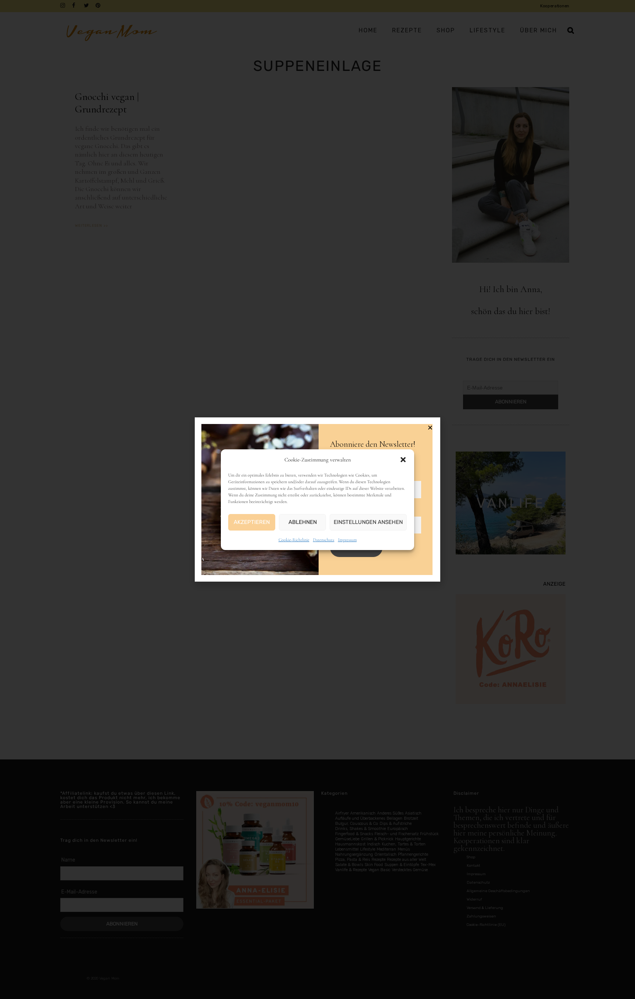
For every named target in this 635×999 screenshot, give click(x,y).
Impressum (347, 539)
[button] (403, 459)
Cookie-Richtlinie (294, 539)
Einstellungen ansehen (368, 522)
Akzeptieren (252, 522)
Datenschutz (323, 539)
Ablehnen (302, 522)
